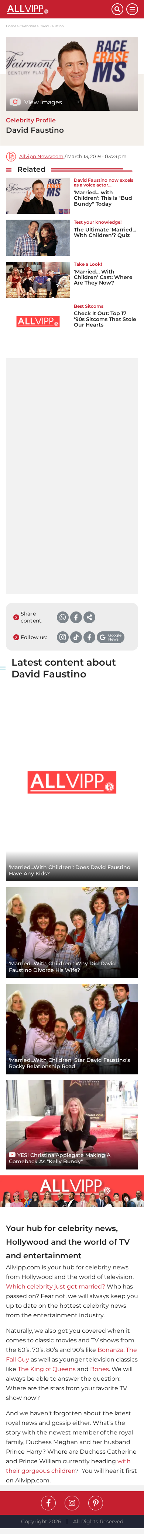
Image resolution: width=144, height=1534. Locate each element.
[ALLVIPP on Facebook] (48, 1503)
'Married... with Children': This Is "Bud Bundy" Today (103, 198)
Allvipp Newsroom (41, 156)
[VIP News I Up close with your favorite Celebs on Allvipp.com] (59, 9)
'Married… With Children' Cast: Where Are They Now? (103, 277)
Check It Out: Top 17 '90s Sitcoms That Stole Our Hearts (105, 319)
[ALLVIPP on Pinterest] (95, 1503)
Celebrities (28, 26)
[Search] (117, 9)
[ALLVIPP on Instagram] (72, 1503)
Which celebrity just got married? (55, 1286)
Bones (99, 1369)
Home (11, 26)
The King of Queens (47, 1369)
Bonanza (110, 1349)
